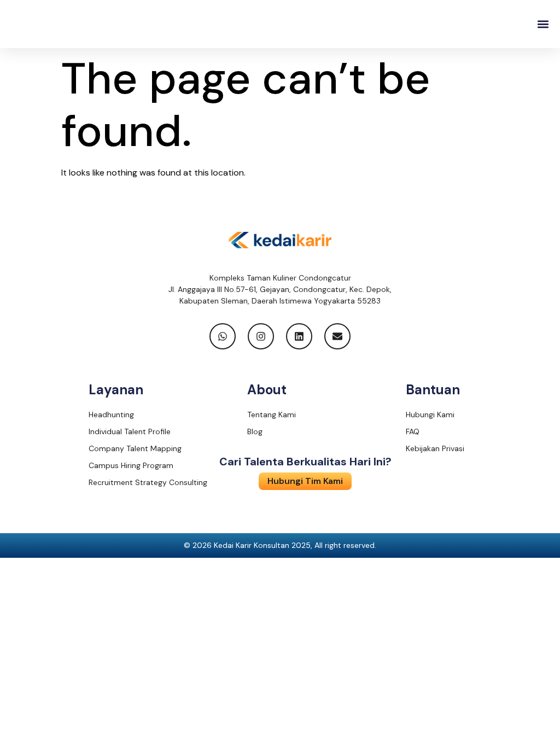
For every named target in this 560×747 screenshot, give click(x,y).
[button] (543, 24)
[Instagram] (261, 336)
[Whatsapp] (222, 336)
